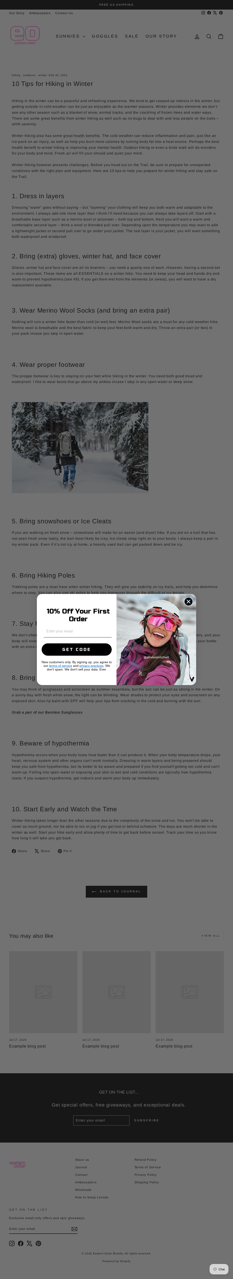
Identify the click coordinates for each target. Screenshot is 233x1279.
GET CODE (76, 649)
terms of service (60, 666)
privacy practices (91, 666)
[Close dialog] (188, 602)
